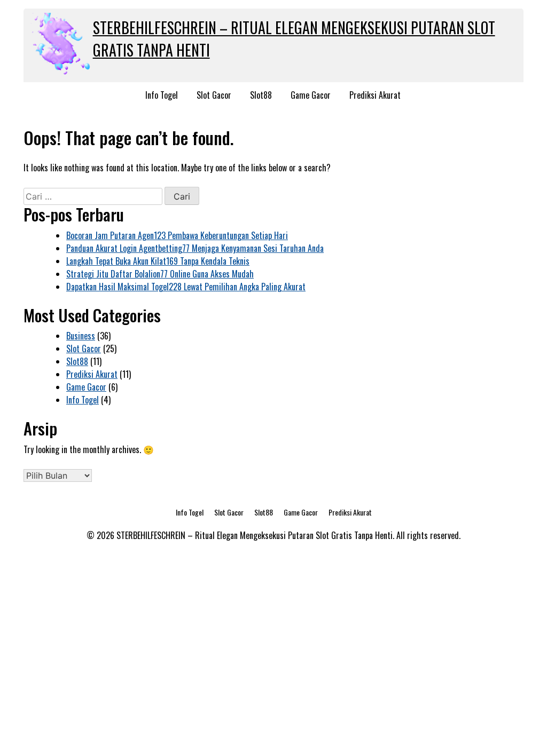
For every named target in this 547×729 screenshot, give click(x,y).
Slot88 (261, 95)
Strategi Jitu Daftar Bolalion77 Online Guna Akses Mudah (160, 273)
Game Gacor (311, 95)
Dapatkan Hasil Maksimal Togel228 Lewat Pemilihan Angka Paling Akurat (186, 286)
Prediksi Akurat (375, 95)
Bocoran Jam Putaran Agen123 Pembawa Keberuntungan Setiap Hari (177, 235)
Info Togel (161, 95)
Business (80, 335)
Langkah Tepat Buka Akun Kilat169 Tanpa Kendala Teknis (157, 261)
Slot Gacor (214, 95)
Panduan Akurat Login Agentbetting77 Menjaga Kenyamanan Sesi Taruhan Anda (195, 248)
